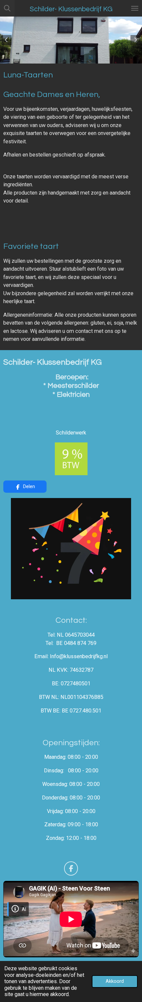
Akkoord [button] (115, 981)
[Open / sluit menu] (134, 8)
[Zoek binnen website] (7, 8)
